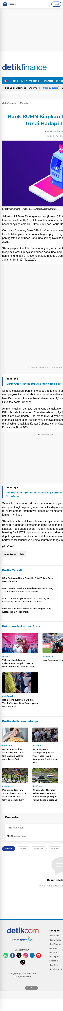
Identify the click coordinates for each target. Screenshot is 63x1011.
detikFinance (9, 103)
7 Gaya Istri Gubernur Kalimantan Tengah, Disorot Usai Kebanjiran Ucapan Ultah (18, 663)
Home (14, 80)
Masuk (56, 4)
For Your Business (15, 87)
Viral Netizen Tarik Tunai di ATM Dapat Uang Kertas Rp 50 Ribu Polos (26, 610)
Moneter (24, 103)
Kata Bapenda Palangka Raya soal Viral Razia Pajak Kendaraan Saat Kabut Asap (45, 756)
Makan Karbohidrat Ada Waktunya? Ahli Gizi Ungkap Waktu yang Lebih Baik (13, 754)
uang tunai (10, 554)
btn (22, 554)
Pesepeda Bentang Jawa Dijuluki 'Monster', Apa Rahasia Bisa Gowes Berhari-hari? (15, 795)
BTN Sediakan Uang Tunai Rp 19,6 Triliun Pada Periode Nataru (27, 579)
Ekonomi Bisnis (30, 80)
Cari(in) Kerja (50, 87)
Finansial (48, 80)
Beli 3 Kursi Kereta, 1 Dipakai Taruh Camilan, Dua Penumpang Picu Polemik (20, 703)
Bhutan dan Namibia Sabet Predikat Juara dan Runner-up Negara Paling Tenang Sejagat (44, 795)
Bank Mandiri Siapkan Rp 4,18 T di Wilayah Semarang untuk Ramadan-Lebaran (25, 600)
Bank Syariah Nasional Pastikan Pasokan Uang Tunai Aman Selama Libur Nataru (27, 590)
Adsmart (34, 87)
